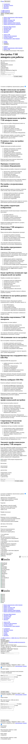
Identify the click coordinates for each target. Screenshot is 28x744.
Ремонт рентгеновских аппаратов (12, 24)
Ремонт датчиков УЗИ (9, 20)
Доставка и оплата (8, 5)
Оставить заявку (9, 13)
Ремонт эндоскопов (9, 21)
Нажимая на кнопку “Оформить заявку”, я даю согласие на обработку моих (14, 665)
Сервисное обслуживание (10, 36)
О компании (7, 4)
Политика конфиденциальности (17, 642)
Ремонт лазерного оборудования (12, 22)
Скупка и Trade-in (8, 37)
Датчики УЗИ (7, 29)
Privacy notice (24, 556)
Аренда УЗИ (7, 34)
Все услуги (7, 1)
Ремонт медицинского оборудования (13, 17)
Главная (6, 46)
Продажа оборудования (10, 26)
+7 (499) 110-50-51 (5, 10)
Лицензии (6, 6)
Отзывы (6, 42)
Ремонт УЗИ (7, 18)
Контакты (6, 8)
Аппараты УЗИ (7, 28)
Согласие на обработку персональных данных (12, 86)
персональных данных (21, 666)
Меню (2, 13)
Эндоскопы (6, 30)
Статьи (5, 41)
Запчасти (6, 32)
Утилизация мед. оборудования (12, 38)
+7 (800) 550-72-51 (5, 12)
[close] (27, 556)
